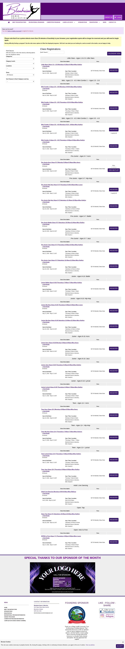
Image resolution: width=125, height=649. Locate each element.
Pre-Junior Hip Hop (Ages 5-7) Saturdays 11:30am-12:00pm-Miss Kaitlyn (63, 201)
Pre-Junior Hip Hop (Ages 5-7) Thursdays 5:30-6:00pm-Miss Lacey (62, 185)
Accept (120, 646)
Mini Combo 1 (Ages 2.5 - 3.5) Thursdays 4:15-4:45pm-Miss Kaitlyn (62, 103)
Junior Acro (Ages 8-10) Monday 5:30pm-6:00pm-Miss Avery (60, 343)
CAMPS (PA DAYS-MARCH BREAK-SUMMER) (15, 620)
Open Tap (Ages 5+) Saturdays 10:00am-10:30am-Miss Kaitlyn (60, 514)
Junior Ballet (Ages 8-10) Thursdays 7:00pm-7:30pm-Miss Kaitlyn (61, 283)
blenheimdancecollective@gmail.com (43, 613)
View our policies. (90, 645)
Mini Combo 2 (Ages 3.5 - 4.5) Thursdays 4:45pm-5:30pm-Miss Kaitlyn (63, 141)
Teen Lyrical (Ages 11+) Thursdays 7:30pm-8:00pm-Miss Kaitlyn (61, 454)
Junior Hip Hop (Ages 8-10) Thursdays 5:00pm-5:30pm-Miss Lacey (62, 305)
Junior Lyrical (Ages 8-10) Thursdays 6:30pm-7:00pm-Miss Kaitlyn (61, 388)
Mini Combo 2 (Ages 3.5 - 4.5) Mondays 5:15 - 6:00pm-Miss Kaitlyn (62, 125)
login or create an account (14, 31)
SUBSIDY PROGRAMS (9, 616)
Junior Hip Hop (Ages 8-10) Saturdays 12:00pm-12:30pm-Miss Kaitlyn (62, 321)
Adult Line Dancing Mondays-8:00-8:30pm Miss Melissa (58, 492)
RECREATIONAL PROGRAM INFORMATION (14, 615)
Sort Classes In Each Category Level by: (17, 79)
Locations (9, 66)
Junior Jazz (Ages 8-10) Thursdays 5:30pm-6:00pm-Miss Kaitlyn (61, 365)
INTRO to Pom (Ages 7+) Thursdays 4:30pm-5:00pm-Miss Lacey (61, 537)
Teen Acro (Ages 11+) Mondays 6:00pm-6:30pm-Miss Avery (59, 410)
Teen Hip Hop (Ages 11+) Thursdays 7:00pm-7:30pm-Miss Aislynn (61, 432)
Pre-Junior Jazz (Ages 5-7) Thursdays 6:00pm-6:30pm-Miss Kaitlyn (62, 245)
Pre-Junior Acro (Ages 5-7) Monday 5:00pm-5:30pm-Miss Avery (60, 163)
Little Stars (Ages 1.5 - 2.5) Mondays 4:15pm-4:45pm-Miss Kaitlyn (61, 65)
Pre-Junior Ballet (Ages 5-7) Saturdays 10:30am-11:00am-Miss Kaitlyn (62, 223)
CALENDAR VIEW (114, 53)
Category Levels (10, 61)
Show (7, 72)
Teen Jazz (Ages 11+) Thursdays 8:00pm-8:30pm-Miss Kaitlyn (60, 470)
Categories (9, 56)
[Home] (8, 22)
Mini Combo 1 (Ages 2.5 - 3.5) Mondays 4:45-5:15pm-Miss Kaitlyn (61, 87)
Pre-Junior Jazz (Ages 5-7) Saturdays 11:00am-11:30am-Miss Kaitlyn (62, 261)
